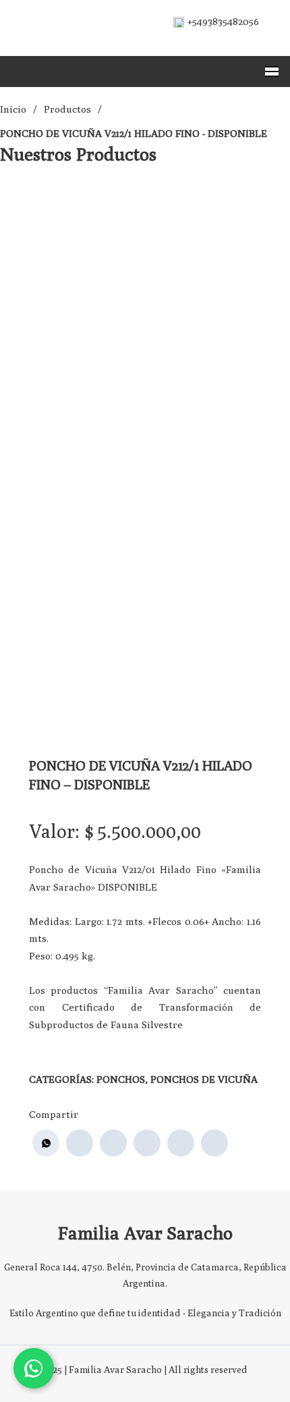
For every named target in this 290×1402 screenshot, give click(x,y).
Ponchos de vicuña (204, 1079)
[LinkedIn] (147, 1142)
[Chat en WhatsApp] (33, 1368)
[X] (113, 1142)
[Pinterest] (180, 1142)
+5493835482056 (223, 21)
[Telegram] (214, 1142)
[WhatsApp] (45, 1142)
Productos (67, 109)
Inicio (13, 109)
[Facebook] (79, 1142)
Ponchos (120, 1079)
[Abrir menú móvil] (272, 71)
